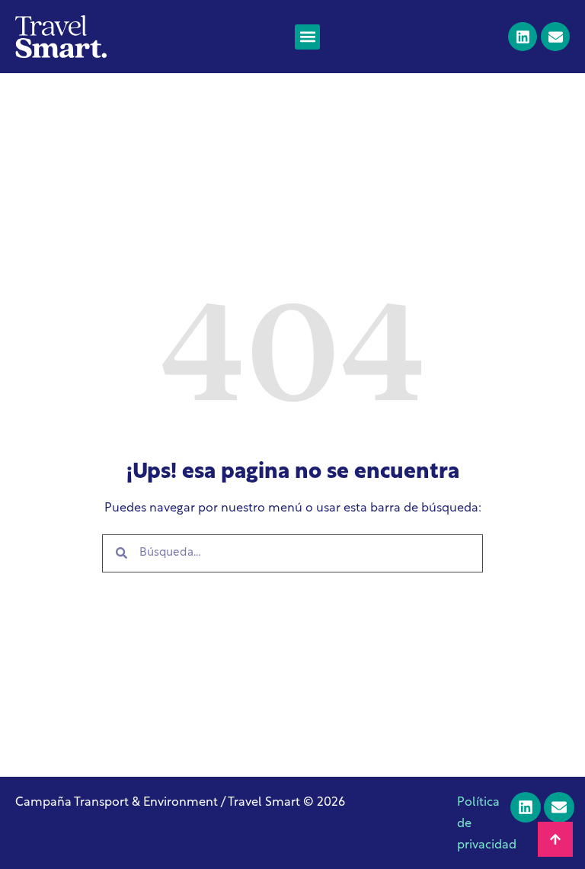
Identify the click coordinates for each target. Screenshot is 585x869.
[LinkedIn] (522, 36)
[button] (307, 37)
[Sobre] (555, 36)
